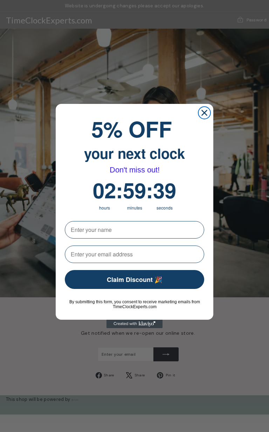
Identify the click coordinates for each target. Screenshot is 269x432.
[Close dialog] (204, 113)
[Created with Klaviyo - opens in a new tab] (134, 324)
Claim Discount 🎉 (134, 279)
